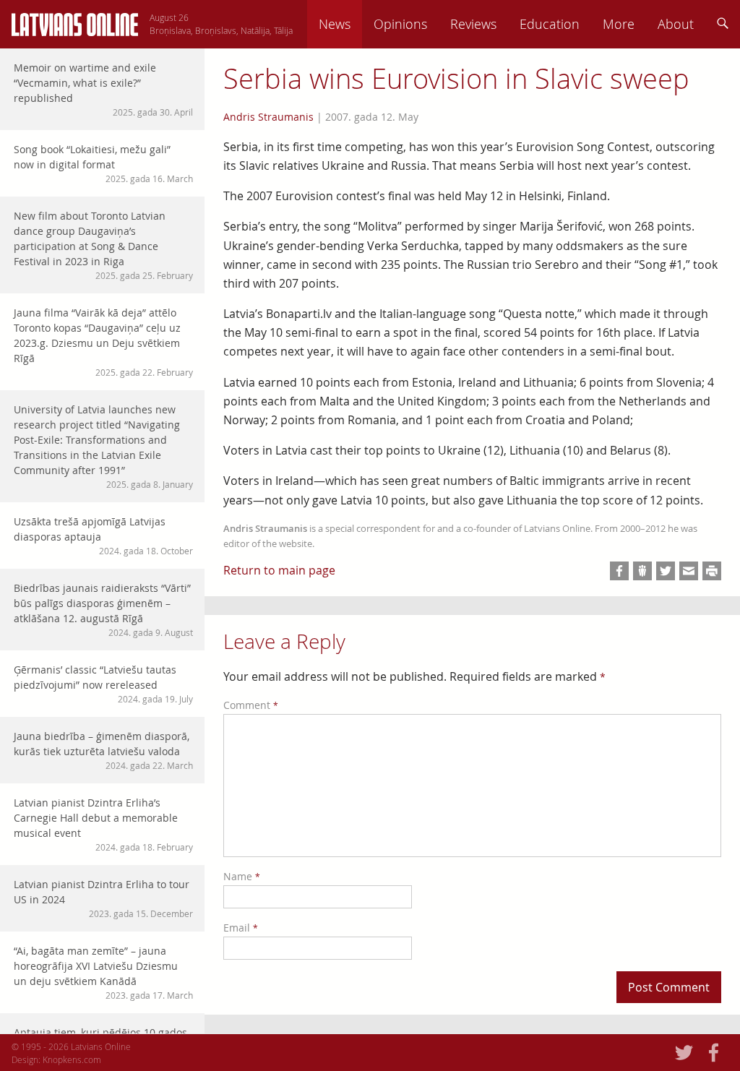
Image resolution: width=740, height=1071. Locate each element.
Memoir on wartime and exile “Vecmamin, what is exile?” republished (103, 89)
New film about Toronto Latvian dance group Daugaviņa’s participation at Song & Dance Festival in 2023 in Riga (103, 245)
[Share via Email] (688, 571)
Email (240, 927)
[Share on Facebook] (619, 571)
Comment (250, 705)
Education (550, 24)
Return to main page (279, 570)
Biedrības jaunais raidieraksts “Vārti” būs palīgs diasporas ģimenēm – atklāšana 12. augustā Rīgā (103, 609)
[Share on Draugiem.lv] (642, 571)
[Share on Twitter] (665, 571)
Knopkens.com (72, 1059)
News (334, 24)
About (676, 24)
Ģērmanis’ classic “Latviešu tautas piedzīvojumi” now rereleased (103, 684)
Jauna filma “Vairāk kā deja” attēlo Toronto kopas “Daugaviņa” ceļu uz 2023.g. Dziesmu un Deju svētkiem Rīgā (103, 342)
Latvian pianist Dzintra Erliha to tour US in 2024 (103, 898)
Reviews (473, 24)
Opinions (400, 24)
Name (241, 876)
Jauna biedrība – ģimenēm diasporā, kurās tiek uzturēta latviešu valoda (103, 750)
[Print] (711, 571)
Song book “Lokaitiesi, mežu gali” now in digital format (103, 163)
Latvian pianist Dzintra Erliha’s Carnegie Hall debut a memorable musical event (103, 824)
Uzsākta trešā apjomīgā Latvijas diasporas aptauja (103, 535)
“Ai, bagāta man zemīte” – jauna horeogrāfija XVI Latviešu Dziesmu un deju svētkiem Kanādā (103, 972)
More (618, 24)
